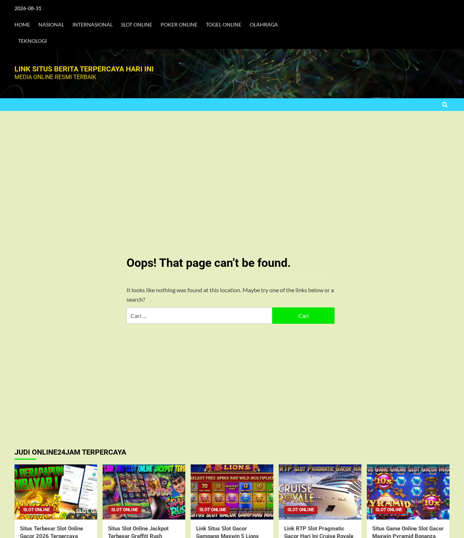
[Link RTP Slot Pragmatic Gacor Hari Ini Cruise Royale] (320, 492)
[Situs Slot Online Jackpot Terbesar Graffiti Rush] (144, 492)
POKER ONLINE (179, 24)
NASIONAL (51, 24)
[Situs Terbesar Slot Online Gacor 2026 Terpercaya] (55, 492)
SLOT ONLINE (136, 24)
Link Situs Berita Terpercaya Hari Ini (84, 69)
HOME (22, 24)
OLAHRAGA (264, 24)
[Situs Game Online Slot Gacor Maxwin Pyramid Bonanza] (408, 492)
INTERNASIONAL (92, 24)
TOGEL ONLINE (223, 24)
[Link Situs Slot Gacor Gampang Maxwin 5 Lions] (232, 492)
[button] (445, 104)
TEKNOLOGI (32, 41)
